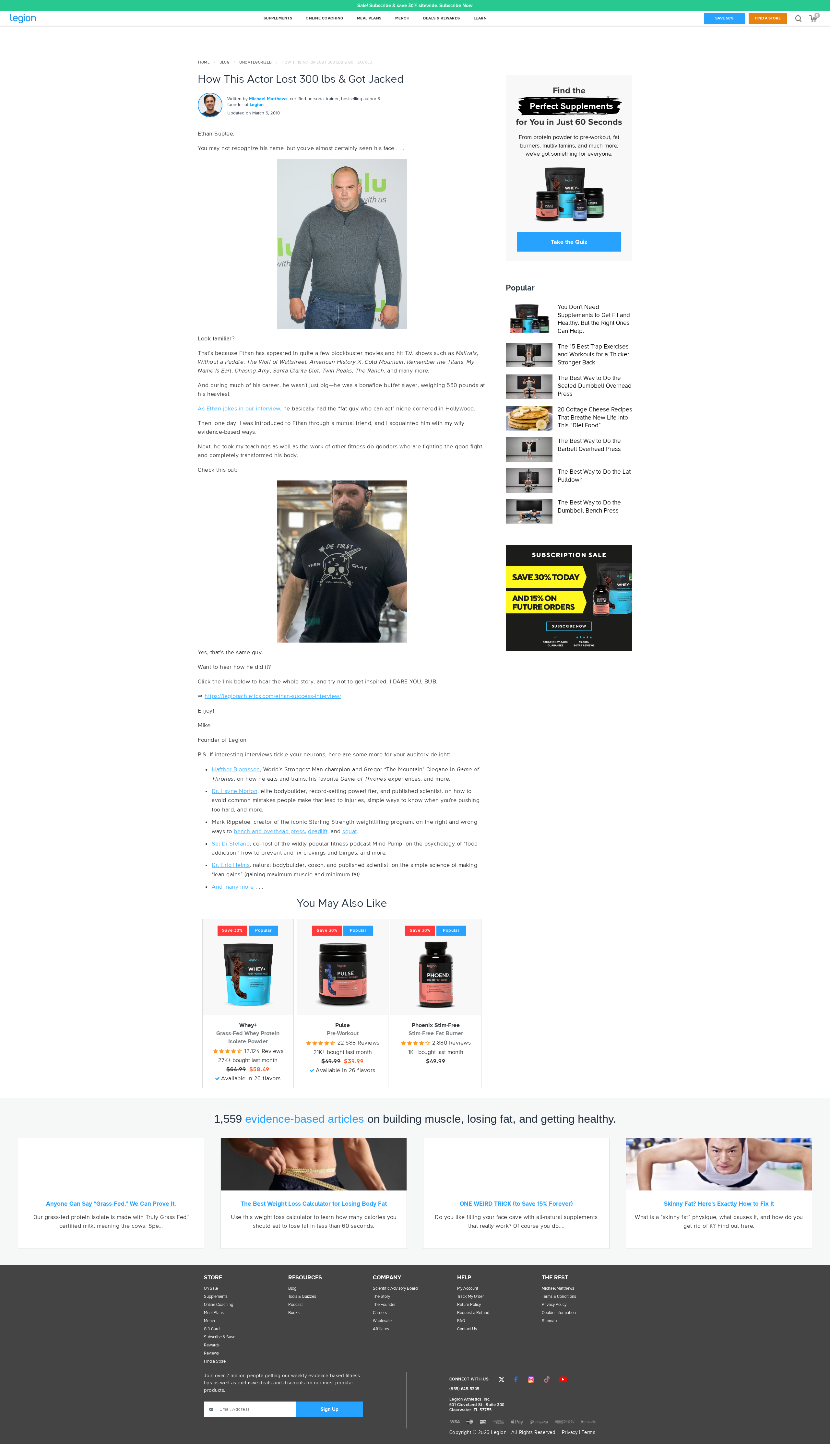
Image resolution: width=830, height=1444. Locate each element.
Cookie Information (559, 1313)
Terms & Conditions (559, 1297)
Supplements (216, 1297)
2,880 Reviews (451, 1043)
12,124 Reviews (263, 1051)
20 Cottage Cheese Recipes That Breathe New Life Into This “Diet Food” (595, 418)
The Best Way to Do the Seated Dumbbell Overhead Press (595, 386)
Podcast (295, 1305)
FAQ (461, 1321)
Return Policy (469, 1305)
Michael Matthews (268, 99)
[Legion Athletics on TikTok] (547, 1379)
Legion (37, 19)
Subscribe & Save (219, 1337)
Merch (209, 1321)
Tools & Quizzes (302, 1297)
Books (294, 1313)
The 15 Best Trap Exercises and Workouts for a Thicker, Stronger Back (594, 355)
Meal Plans (214, 1313)
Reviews (211, 1353)
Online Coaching (218, 1305)
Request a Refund (473, 1313)
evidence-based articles (304, 1118)
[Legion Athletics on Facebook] (516, 1379)
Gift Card (211, 1329)
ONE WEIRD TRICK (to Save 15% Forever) (516, 1204)
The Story (381, 1297)
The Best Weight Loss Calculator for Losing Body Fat (314, 1204)
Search (798, 18)
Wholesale (382, 1321)
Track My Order (470, 1297)
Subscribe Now (456, 5)
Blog (224, 63)
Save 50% (724, 18)
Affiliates (381, 1329)
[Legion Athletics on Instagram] (531, 1379)
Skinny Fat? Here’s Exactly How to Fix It (719, 1204)
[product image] (248, 974)
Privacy (570, 1432)
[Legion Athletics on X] (501, 1379)
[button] (200, 5)
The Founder (384, 1305)
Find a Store (768, 18)
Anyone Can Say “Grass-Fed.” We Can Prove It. (111, 1204)
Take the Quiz (569, 242)
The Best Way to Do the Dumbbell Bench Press (589, 507)
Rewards (211, 1345)
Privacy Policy (554, 1305)
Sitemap (549, 1321)
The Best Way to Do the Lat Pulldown (594, 476)
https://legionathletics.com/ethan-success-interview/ (273, 696)
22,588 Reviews (359, 1043)
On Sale (211, 1288)
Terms (589, 1432)
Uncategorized (255, 63)
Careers (380, 1313)
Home (204, 63)
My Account (467, 1288)
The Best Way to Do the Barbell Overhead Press (589, 445)
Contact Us (467, 1329)
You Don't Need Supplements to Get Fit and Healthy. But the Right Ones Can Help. (594, 319)
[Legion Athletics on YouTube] (563, 1379)
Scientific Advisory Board (395, 1288)
